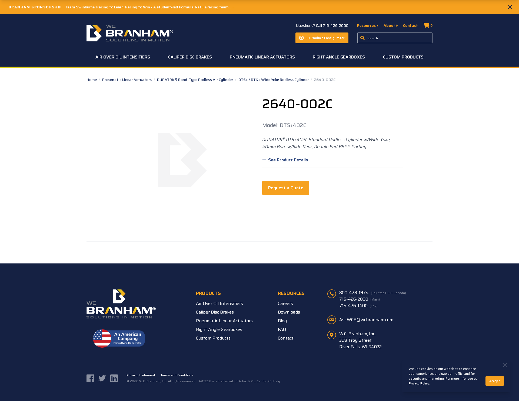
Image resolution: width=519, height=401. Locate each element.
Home (92, 80)
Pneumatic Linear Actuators (262, 57)
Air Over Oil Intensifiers (122, 57)
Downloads (289, 312)
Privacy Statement (141, 375)
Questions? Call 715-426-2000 (322, 25)
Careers (285, 303)
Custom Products (403, 57)
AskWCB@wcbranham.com (366, 319)
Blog (282, 320)
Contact (410, 25)
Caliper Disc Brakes (190, 57)
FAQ (282, 329)
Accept (494, 380)
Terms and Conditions (177, 375)
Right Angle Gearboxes (339, 57)
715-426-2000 (359, 299)
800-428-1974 (372, 292)
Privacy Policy (419, 383)
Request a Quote (285, 187)
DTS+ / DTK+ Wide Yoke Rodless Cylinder (274, 80)
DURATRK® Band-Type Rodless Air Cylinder (195, 80)
